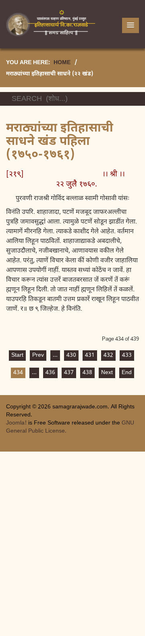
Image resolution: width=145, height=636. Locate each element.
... (55, 355)
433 (127, 355)
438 (87, 373)
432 (108, 355)
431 (90, 355)
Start (17, 355)
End (127, 373)
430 (71, 355)
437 (69, 373)
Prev (38, 355)
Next (107, 373)
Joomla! (16, 423)
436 (50, 373)
